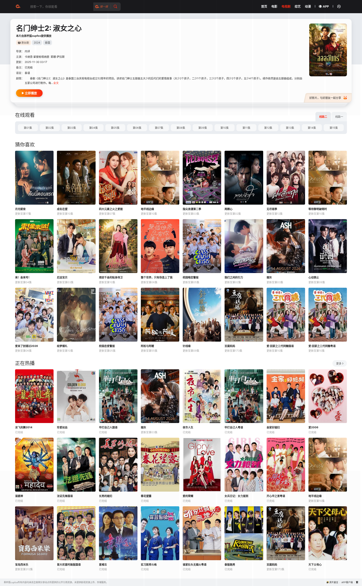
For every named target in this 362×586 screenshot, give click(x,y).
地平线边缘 (147, 208)
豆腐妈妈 (230, 345)
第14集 (312, 127)
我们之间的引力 (234, 277)
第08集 (180, 127)
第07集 (159, 127)
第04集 (93, 127)
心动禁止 (313, 277)
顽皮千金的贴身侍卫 (111, 277)
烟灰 (269, 277)
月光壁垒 (20, 208)
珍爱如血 (62, 427)
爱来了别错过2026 (26, 345)
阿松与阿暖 (147, 345)
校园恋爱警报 (107, 345)
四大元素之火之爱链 (111, 208)
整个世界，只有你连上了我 (157, 277)
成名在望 (62, 208)
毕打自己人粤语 (234, 427)
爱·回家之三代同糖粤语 (322, 345)
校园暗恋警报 (191, 277)
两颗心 (228, 208)
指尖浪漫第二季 (192, 208)
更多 (338, 363)
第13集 (290, 127)
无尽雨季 (272, 208)
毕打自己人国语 (108, 427)
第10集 (224, 127)
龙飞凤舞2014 (23, 427)
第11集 (246, 127)
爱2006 (313, 427)
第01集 (28, 127)
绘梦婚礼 (62, 345)
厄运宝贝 (62, 277)
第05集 (115, 127)
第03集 (71, 127)
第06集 (137, 127)
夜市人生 (188, 427)
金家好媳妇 (273, 427)
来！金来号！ (23, 277)
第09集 (202, 127)
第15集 (334, 127)
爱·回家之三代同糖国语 (280, 345)
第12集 (268, 127)
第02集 (49, 127)
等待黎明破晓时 (317, 208)
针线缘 (187, 345)
